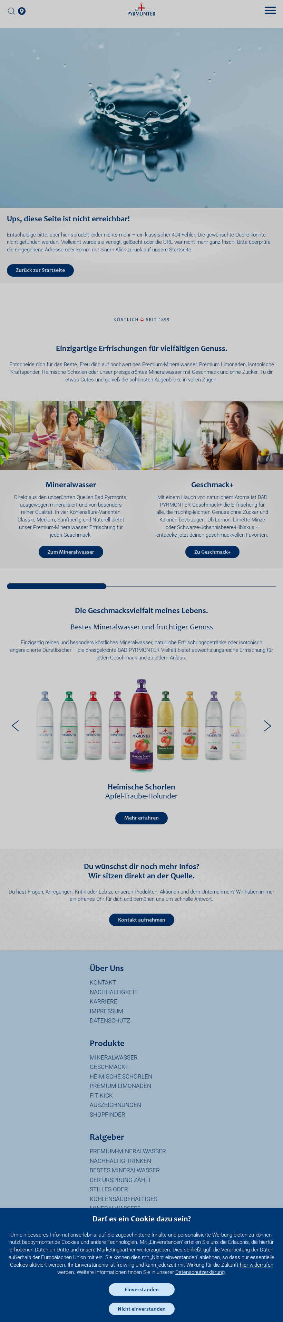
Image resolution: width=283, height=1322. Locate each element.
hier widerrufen (256, 1265)
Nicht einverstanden (142, 1309)
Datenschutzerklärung (200, 1272)
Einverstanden (142, 1290)
